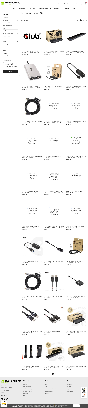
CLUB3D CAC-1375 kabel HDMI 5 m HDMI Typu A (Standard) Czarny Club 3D (76, 227)
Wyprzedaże (70, 389)
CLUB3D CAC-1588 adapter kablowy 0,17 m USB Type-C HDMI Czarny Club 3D (76, 122)
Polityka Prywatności (27, 391)
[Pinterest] (7, 399)
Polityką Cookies (32, 405)
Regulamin (25, 393)
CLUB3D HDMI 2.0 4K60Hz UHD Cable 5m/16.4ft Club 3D (32, 297)
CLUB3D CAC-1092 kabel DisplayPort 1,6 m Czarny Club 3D (53, 297)
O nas (46, 384)
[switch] (83, 396)
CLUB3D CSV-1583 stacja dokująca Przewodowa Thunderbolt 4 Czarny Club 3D (54, 52)
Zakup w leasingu (49, 391)
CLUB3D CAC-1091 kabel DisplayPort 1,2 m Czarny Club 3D (53, 332)
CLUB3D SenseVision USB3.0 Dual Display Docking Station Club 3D (30, 367)
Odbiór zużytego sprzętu (28, 389)
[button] (23, 8)
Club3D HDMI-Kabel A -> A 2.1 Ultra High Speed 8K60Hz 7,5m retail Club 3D (32, 157)
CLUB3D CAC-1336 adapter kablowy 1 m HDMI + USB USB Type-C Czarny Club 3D (76, 87)
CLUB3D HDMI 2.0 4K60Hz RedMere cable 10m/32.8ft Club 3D (52, 157)
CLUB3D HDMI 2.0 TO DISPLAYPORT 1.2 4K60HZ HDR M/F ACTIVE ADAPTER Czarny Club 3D (54, 227)
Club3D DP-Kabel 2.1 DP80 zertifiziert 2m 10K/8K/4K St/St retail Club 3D (74, 262)
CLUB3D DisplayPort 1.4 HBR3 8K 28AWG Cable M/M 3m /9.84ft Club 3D (32, 332)
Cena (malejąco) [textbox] (24, 20)
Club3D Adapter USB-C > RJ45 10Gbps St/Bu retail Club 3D (53, 87)
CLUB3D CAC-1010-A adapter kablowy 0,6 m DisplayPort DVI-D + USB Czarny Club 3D (53, 122)
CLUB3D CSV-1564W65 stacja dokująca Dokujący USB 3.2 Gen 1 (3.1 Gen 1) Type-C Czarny (54, 367)
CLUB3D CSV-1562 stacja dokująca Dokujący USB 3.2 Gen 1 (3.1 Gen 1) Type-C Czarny (76, 332)
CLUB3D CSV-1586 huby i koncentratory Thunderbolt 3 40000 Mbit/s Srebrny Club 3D (31, 87)
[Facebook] (2, 399)
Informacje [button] (26, 381)
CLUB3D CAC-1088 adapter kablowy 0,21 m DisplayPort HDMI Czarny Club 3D (31, 192)
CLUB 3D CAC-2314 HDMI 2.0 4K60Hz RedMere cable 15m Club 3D (32, 122)
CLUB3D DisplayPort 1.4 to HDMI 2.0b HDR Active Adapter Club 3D (54, 262)
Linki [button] (68, 381)
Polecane (69, 386)
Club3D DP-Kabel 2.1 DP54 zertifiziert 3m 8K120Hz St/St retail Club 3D (30, 227)
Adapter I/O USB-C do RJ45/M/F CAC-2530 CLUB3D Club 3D (75, 192)
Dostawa (25, 384)
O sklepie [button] (48, 381)
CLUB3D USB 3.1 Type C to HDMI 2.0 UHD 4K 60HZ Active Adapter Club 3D (75, 297)
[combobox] (28, 20)
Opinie (46, 386)
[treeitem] (10, 17)
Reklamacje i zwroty (27, 396)
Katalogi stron (70, 391)
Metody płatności (27, 386)
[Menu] (86, 388)
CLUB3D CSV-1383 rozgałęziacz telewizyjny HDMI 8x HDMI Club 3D (76, 367)
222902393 (4, 395)
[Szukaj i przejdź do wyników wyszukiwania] (58, 3)
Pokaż (10, 71)
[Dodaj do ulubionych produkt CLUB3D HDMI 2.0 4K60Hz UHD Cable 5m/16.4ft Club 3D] (41, 269)
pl (64, 3)
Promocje (69, 384)
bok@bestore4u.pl (5, 393)
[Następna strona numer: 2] (86, 20)
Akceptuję (76, 405)
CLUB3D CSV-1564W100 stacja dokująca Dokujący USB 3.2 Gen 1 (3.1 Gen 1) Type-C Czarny (75, 52)
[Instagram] (4, 399)
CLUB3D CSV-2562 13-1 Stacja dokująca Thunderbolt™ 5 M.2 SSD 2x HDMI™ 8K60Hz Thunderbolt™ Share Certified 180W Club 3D (31, 52)
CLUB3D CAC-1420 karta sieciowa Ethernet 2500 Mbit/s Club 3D (32, 262)
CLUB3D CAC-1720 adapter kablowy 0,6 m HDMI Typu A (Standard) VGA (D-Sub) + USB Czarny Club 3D (76, 157)
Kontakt (47, 393)
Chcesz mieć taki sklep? (50, 389)
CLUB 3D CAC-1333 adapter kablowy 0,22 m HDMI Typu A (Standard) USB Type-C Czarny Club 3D (54, 192)
